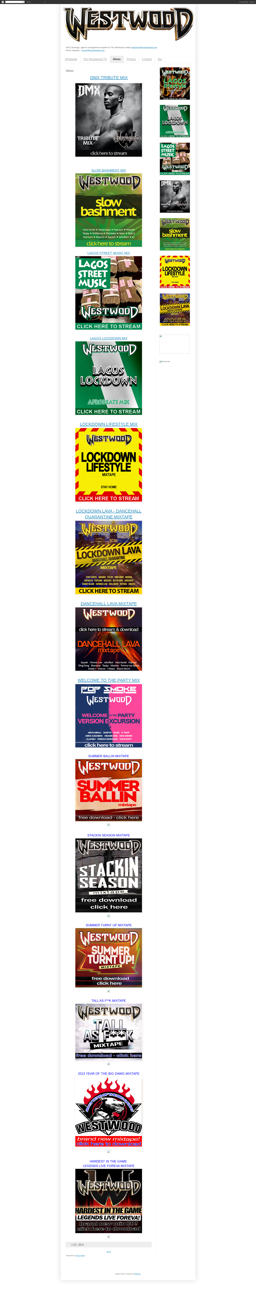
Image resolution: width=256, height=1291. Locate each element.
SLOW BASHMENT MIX (108, 170)
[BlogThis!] (75, 1244)
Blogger (138, 1274)
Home (109, 1252)
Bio (160, 59)
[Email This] (72, 1244)
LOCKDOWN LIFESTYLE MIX (108, 424)
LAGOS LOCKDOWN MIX (108, 338)
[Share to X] (77, 1244)
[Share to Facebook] (80, 1244)
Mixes (117, 59)
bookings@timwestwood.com (144, 47)
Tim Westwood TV (95, 59)
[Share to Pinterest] (82, 1244)
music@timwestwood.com (93, 50)
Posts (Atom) (80, 1256)
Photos (131, 59)
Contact (147, 59)
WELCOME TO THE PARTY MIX (109, 680)
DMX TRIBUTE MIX (109, 77)
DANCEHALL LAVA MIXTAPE (109, 603)
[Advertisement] (172, 380)
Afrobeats (71, 59)
